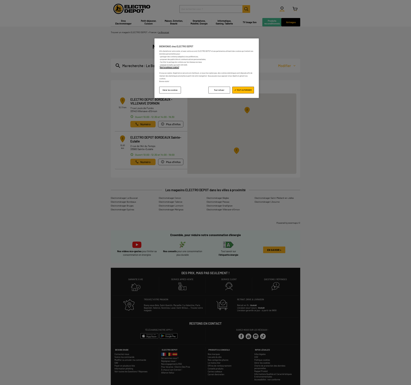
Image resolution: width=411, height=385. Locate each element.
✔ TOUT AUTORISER (243, 90)
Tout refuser (219, 90)
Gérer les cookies (170, 90)
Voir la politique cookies (169, 67)
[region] (206, 68)
